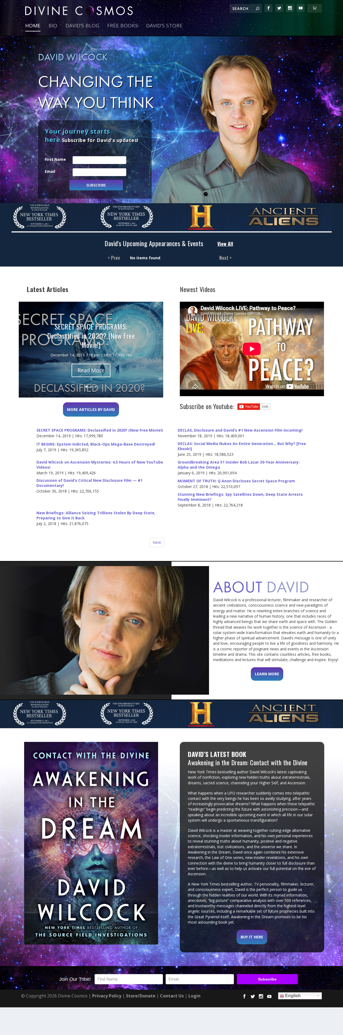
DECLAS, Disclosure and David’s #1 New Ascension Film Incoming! (240, 430)
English (292, 995)
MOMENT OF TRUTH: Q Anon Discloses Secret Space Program (236, 481)
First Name (55, 159)
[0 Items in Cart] (314, 8)
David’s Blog (82, 26)
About (261, 587)
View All (225, 244)
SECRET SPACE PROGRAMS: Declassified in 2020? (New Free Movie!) (99, 430)
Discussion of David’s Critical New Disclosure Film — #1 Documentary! (89, 483)
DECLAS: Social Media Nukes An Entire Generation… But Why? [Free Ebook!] (242, 446)
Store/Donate (140, 996)
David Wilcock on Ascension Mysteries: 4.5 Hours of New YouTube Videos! (99, 465)
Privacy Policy (106, 996)
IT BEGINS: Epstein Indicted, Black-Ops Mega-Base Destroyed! (95, 444)
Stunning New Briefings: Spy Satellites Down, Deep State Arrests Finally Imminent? (240, 497)
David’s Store (164, 26)
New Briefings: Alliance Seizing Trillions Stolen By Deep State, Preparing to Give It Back (95, 515)
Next (157, 542)
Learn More (267, 673)
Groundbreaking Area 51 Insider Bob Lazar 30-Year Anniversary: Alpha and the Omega (239, 465)
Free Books (122, 26)
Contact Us (172, 996)
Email (52, 171)
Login (194, 996)
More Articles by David (91, 409)
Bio (53, 26)
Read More (91, 370)
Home (32, 26)
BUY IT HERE (252, 936)
